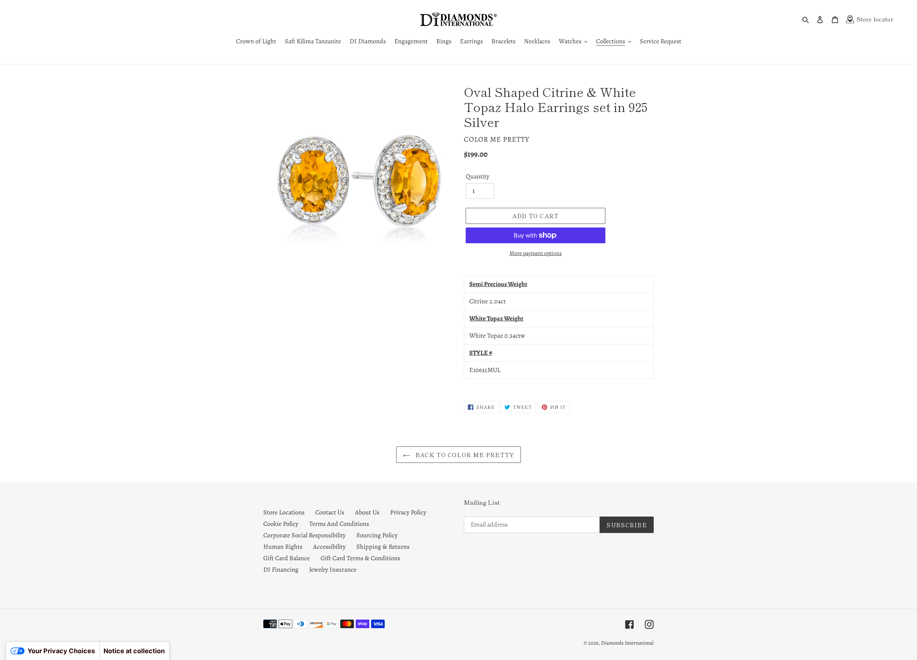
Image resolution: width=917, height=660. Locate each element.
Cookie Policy (280, 523)
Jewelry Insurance (332, 569)
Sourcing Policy (377, 535)
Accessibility (329, 546)
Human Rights (282, 546)
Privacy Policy (408, 512)
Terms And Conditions (339, 523)
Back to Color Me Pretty (464, 454)
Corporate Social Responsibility (304, 535)
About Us (367, 512)
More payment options (535, 253)
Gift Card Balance (286, 558)
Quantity (477, 176)
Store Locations (283, 512)
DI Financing (280, 569)
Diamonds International (627, 642)
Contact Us (329, 512)
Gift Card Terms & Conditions (360, 558)
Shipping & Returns (382, 546)
